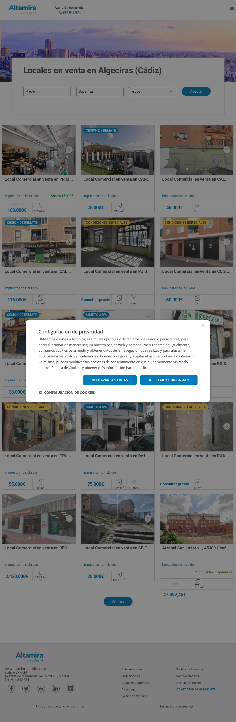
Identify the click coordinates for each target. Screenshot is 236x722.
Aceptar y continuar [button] (169, 380)
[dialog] (118, 361)
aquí (151, 367)
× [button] (202, 325)
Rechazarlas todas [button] (110, 380)
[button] (66, 392)
